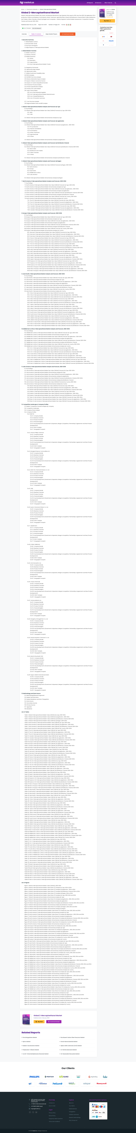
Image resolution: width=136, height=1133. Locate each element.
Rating (109, 15)
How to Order (52, 1106)
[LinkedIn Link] (36, 1112)
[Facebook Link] (30, 1112)
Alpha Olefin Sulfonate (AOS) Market (71, 1045)
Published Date (110, 11)
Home (22, 9)
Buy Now (39, 1022)
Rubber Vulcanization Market (31, 1045)
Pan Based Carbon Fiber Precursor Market (73, 1037)
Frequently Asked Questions (56, 1118)
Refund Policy (52, 1115)
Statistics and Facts (74, 1114)
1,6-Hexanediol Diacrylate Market (70, 1054)
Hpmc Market (26, 1041)
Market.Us (35, 1131)
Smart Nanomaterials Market (69, 1041)
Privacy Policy (52, 1113)
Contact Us (51, 1103)
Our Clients (72, 1106)
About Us (71, 1103)
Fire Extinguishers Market (30, 1037)
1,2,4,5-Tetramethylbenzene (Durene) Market (36, 1054)
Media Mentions (73, 1108)
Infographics (72, 1111)
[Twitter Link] (33, 1112)
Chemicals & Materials (32, 9)
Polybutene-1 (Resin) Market (31, 1050)
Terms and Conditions (54, 1121)
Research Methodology (74, 1117)
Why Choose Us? (73, 1120)
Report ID (109, 9)
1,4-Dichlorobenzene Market (69, 1050)
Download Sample (54, 1022)
